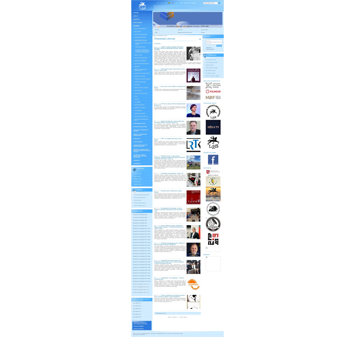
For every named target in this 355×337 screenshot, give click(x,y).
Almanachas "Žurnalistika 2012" (140, 225)
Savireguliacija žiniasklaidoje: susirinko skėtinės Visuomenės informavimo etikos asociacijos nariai (168, 210)
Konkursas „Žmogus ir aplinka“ (212, 75)
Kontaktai (136, 19)
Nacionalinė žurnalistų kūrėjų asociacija (140, 146)
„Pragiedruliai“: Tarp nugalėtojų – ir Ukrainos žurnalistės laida (169, 278)
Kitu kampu (137, 102)
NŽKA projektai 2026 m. (140, 46)
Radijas (136, 99)
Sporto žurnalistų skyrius (139, 205)
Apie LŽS (135, 16)
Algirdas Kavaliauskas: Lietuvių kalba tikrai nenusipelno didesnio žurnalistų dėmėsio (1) (169, 122)
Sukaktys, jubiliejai (139, 107)
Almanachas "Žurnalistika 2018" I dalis (141, 256)
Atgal (169, 317)
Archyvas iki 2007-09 (138, 328)
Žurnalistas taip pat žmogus (142, 79)
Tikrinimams (136, 163)
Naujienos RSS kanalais (141, 116)
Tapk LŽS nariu (137, 22)
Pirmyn (185, 317)
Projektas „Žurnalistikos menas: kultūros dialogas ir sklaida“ (141, 150)
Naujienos (136, 25)
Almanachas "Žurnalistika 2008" (140, 214)
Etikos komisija (137, 141)
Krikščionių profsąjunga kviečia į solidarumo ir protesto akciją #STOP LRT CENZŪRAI (169, 243)
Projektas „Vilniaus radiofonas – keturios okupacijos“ (140, 156)
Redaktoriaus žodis (140, 37)
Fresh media (142, 334)
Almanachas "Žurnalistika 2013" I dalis (141, 228)
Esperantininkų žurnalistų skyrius (141, 194)
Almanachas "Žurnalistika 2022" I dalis (141, 278)
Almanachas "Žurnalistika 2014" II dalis (141, 236)
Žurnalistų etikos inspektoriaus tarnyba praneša (168, 191)
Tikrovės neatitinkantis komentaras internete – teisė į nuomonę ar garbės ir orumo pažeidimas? (170, 296)
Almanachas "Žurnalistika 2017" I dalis (141, 250)
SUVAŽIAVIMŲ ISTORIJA (139, 123)
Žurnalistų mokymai (140, 81)
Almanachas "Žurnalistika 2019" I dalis (141, 261)
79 (180, 317)
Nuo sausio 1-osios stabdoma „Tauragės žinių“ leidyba (170, 87)
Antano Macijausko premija (212, 67)
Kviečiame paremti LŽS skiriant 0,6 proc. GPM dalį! (188, 26)
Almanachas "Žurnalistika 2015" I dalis (141, 239)
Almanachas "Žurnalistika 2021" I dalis (141, 273)
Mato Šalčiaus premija (210, 70)
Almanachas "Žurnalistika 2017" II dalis (142, 253)
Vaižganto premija (209, 65)
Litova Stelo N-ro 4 (137, 311)
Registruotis (208, 47)
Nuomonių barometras (140, 57)
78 (179, 317)
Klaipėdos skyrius (138, 178)
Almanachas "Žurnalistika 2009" (140, 217)
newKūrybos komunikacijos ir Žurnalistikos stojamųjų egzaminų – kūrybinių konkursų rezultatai (143, 51)
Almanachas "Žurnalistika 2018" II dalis (141, 259)
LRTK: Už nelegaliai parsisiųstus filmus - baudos (168, 139)
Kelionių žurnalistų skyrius (140, 197)
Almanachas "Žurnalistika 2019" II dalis (141, 264)
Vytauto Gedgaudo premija (211, 62)
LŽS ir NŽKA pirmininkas (140, 34)
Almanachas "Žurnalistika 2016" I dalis (141, 245)
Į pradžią (136, 12)
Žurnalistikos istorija (140, 93)
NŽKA (156, 32)
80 (182, 317)
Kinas (135, 96)
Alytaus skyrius (137, 184)
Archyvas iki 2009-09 (138, 326)
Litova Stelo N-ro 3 (137, 308)
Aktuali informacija (140, 28)
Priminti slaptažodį (210, 49)
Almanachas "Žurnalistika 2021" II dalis (141, 275)
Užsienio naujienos (139, 113)
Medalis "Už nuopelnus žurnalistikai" (140, 70)
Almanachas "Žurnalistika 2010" (140, 220)
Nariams (203, 32)
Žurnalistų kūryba (139, 76)
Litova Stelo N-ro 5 (137, 314)
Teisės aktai (136, 138)
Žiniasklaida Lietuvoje (140, 40)
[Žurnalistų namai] (213, 164)
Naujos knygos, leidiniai (141, 87)
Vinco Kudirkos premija (211, 59)
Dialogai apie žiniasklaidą (141, 63)
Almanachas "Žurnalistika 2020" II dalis (141, 270)
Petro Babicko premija (210, 73)
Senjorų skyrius (137, 200)
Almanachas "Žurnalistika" (141, 73)
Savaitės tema (138, 55)
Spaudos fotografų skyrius (140, 202)
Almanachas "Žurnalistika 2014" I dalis (141, 234)
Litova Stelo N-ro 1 (137, 303)
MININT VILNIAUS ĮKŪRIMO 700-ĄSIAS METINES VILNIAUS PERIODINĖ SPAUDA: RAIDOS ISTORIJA (168, 48)
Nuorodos (136, 160)
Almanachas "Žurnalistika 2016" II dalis (141, 248)
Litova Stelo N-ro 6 (137, 316)
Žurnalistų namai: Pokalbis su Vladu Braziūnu (143, 43)
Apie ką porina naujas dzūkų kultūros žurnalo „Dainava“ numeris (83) (169, 69)
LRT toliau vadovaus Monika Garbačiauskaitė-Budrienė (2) (170, 104)
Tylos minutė (138, 110)
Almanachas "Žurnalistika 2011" (140, 223)
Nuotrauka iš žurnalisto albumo (140, 130)
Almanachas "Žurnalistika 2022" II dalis (141, 281)
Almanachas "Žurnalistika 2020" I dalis (141, 267)
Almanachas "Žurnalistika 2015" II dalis (141, 242)
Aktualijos (137, 31)
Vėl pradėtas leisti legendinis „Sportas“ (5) (172, 173)
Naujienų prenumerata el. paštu (141, 120)
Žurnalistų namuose (140, 60)
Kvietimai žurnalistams (140, 126)
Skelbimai (137, 66)
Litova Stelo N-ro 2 (137, 305)
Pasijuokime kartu (139, 104)
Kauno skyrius (137, 176)
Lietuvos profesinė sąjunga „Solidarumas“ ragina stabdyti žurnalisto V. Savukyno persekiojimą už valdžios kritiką (169, 227)
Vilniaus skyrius (137, 173)
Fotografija (138, 90)
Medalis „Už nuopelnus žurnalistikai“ (140, 135)
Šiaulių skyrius (137, 181)
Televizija (137, 84)
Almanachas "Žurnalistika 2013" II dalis (141, 231)
